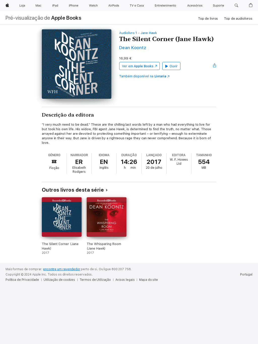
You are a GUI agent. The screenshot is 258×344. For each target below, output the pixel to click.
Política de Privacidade (22, 280)
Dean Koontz (132, 47)
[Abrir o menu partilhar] (214, 66)
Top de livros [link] (208, 18)
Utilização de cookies (59, 280)
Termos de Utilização (95, 280)
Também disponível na (142, 76)
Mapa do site (148, 280)
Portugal (246, 274)
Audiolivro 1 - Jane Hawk (138, 33)
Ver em (137, 66)
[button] (236, 5)
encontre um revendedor (61, 269)
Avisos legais (125, 280)
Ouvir (174, 66)
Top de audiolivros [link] (238, 18)
